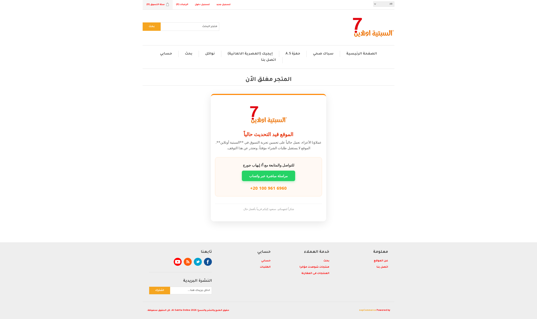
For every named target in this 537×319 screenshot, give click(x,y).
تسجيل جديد (223, 4)
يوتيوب (178, 262)
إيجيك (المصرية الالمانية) (250, 54)
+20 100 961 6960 (268, 188)
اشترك (159, 290)
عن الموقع (381, 260)
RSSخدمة (188, 262)
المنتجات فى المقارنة (315, 273)
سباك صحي (323, 54)
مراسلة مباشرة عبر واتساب (268, 176)
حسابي (166, 54)
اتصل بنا (268, 60)
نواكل (210, 54)
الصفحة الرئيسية (361, 54)
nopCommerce (367, 310)
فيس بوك (208, 262)
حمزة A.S (292, 54)
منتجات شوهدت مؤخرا (314, 267)
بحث (152, 26)
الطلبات (265, 267)
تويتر (198, 262)
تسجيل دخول (202, 4)
